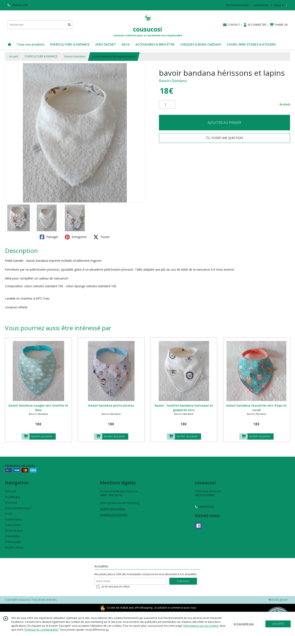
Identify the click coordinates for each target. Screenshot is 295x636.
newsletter (13, 536)
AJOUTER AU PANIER (224, 122)
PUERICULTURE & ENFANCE (41, 56)
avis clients (14, 525)
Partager (51, 237)
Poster (105, 237)
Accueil (13, 56)
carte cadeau (15, 547)
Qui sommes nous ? (19, 508)
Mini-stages (14, 542)
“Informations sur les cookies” (201, 626)
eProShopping (143, 607)
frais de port (15, 530)
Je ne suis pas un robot (116, 586)
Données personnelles (114, 515)
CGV (10, 514)
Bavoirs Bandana (173, 80)
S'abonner (183, 581)
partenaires (14, 519)
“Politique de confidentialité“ (41, 629)
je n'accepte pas (244, 624)
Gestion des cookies (112, 509)
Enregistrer (79, 237)
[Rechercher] (69, 25)
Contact (12, 502)
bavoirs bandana (74, 56)
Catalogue (13, 497)
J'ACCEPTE (278, 624)
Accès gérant (279, 599)
